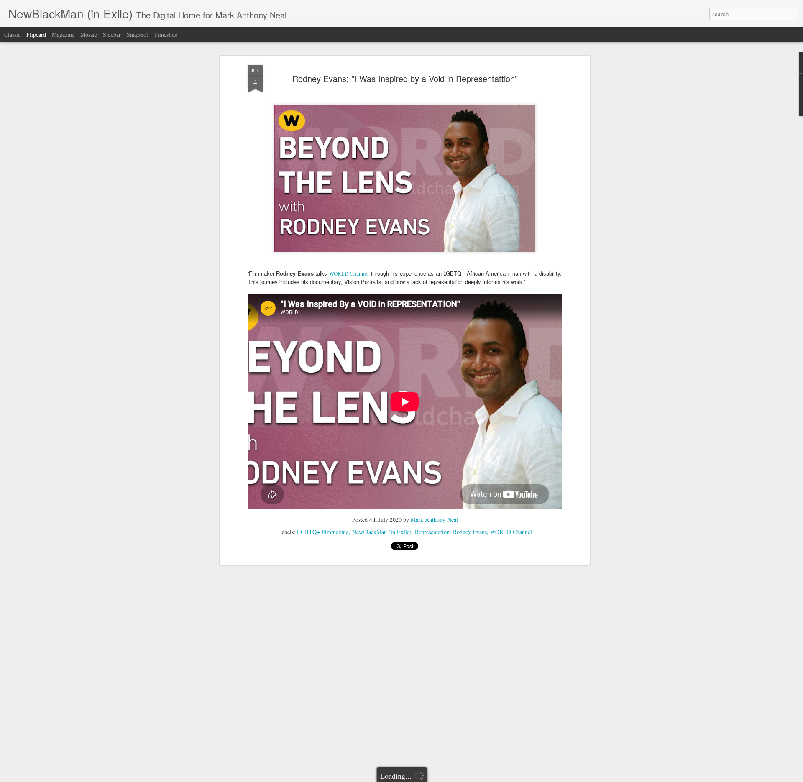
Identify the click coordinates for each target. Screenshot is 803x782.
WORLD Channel (349, 273)
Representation (432, 532)
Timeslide (165, 34)
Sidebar (112, 34)
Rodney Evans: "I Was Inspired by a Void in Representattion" (405, 78)
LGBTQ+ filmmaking (323, 532)
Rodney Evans (470, 532)
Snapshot (137, 34)
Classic (12, 34)
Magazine (63, 34)
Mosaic (88, 34)
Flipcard (36, 34)
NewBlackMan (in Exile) (382, 532)
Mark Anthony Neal (434, 520)
